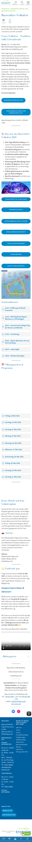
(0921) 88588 (9, 765)
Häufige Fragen (20, 737)
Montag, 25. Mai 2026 (13, 436)
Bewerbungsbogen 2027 (13, 100)
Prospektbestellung (22, 735)
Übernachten (4, 840)
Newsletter (7, 811)
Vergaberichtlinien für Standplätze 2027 (16, 112)
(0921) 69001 (9, 787)
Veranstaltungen (17, 9)
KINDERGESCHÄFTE (16, 209)
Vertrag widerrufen (22, 752)
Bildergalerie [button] (9, 657)
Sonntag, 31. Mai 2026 (13, 477)
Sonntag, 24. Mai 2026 (13, 429)
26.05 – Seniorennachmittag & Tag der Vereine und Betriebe (17, 326)
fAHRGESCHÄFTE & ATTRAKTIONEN (16, 199)
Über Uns (19, 728)
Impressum (19, 749)
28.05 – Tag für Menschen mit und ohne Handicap (17, 342)
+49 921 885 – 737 (11, 697)
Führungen (9, 840)
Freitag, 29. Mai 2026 (12, 463)
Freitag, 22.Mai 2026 (12, 416)
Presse (18, 730)
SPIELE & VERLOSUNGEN (16, 243)
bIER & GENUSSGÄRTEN (16, 266)
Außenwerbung (21, 740)
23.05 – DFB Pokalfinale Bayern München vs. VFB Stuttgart (16, 318)
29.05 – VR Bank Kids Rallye (14, 356)
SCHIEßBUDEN (16, 254)
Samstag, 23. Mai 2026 (13, 422)
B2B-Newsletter (9, 815)
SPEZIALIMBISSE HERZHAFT (16, 232)
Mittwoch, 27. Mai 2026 (13, 449)
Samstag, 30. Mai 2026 (13, 470)
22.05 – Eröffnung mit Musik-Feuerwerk (15, 309)
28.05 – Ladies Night (12, 349)
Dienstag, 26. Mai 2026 (13, 443)
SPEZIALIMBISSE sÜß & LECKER (16, 221)
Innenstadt (21, 840)
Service (18, 732)
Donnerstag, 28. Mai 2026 (14, 457)
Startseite (5, 9)
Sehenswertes (15, 840)
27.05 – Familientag (12, 334)
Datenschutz (20, 742)
